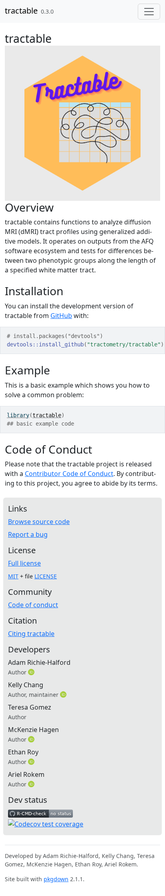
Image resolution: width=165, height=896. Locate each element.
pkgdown (56, 879)
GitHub (61, 315)
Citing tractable (31, 633)
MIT (13, 576)
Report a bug (28, 534)
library (18, 415)
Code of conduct (33, 604)
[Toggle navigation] (149, 12)
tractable (21, 10)
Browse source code (39, 521)
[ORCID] (32, 672)
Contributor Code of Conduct (69, 473)
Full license (24, 563)
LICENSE (45, 576)
